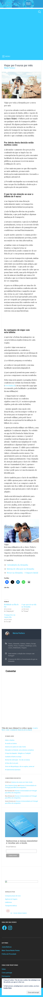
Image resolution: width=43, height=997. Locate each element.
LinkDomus (8, 902)
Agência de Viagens (11, 899)
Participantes (6, 976)
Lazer (34, 646)
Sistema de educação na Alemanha (20, 569)
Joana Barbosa (6, 947)
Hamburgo (28, 646)
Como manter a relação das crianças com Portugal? (21, 654)
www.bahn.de (10, 385)
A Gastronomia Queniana (12, 769)
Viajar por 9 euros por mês (18, 65)
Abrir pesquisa (39, 12)
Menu (7, 56)
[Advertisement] (21, 30)
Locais (10, 648)
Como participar (7, 973)
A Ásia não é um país (11, 763)
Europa (33, 643)
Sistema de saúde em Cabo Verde (15, 747)
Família (10, 646)
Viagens (24, 648)
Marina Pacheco (9, 68)
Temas (10, 643)
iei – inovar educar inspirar (19, 913)
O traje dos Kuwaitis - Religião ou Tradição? (18, 753)
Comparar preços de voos (13, 896)
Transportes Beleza (11, 905)
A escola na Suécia (11, 743)
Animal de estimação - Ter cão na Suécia (17, 760)
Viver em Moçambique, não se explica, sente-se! (19, 766)
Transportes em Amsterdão (9, 616)
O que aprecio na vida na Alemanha (29, 605)
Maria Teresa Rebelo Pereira (11, 950)
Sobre (4, 969)
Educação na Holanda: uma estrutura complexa (19, 750)
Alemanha (16, 643)
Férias (16, 646)
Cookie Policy (8, 988)
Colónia (22, 643)
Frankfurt (21, 646)
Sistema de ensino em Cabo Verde (21, 782)
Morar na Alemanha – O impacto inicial (22, 573)
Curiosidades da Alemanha (17, 565)
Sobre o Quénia (9, 740)
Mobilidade (17, 648)
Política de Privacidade (9, 954)
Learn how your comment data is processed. (20, 729)
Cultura (28, 643)
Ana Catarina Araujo (11, 785)
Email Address (11, 846)
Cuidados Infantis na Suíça (13, 756)
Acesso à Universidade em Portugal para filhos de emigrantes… (20, 786)
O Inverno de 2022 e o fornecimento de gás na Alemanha (22, 660)
